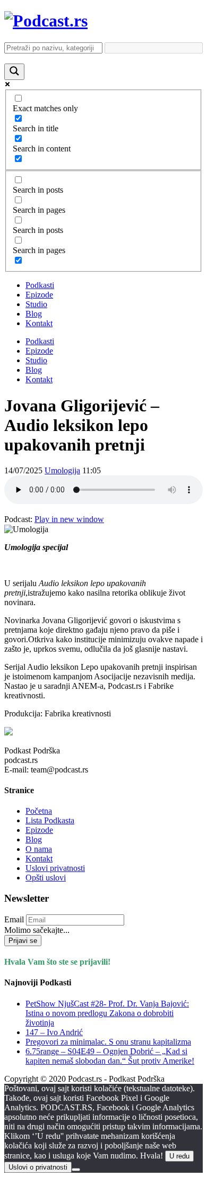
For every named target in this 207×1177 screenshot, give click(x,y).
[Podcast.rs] (46, 20)
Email (14, 919)
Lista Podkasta (49, 820)
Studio (36, 304)
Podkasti (39, 285)
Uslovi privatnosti (55, 868)
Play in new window (69, 519)
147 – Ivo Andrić (54, 1032)
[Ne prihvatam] (76, 1169)
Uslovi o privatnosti (37, 1167)
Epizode (39, 294)
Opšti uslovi (45, 877)
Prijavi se (22, 941)
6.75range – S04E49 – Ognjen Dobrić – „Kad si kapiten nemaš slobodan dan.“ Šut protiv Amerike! (109, 1056)
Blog (33, 313)
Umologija (62, 470)
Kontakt (39, 323)
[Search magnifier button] (14, 72)
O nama (38, 848)
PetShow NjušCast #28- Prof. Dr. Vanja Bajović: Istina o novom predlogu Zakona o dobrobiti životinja (107, 1013)
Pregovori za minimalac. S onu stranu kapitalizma (108, 1041)
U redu (179, 1156)
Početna (38, 810)
